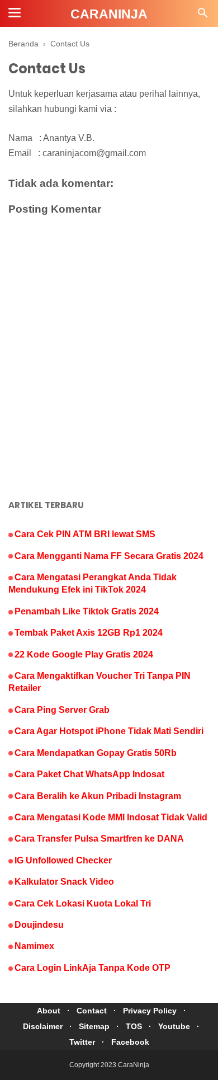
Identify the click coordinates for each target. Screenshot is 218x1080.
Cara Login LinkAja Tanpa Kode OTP (92, 968)
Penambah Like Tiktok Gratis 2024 (87, 611)
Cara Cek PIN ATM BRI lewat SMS (85, 534)
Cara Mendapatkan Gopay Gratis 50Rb (96, 753)
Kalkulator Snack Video (64, 881)
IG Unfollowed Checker (63, 860)
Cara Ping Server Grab (62, 710)
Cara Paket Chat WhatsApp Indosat (89, 774)
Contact (92, 1010)
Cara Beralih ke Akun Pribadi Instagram (98, 796)
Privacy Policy (150, 1010)
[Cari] (203, 16)
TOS (134, 1026)
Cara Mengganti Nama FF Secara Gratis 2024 (109, 556)
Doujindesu (39, 924)
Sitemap (94, 1026)
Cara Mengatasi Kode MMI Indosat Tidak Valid (111, 817)
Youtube (174, 1026)
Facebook (130, 1041)
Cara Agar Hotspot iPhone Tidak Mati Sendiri (109, 731)
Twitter (82, 1041)
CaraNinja (109, 14)
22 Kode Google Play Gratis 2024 (84, 654)
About (48, 1010)
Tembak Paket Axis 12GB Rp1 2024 (89, 632)
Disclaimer (43, 1026)
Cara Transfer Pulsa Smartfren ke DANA (99, 838)
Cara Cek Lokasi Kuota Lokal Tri (83, 903)
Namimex (34, 946)
